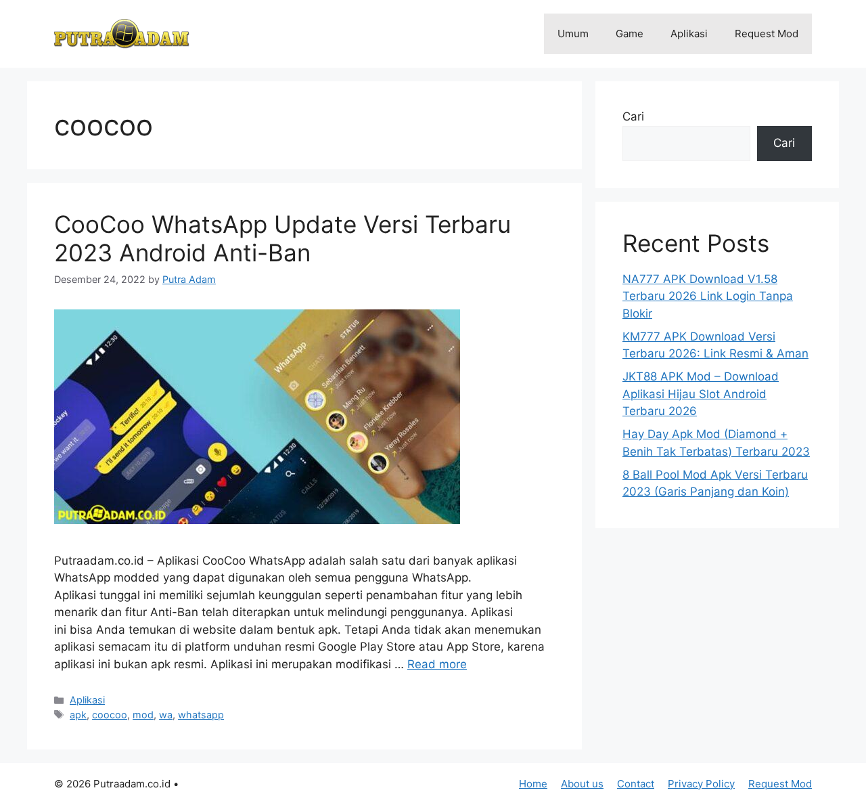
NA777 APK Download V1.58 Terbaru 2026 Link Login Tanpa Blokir (707, 296)
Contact (635, 783)
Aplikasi (689, 33)
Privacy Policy (701, 783)
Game (629, 33)
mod (143, 714)
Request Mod (766, 33)
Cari (633, 116)
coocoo (109, 714)
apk (78, 714)
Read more (437, 664)
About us (582, 783)
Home (533, 783)
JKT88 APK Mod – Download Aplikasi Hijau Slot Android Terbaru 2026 (700, 394)
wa (166, 714)
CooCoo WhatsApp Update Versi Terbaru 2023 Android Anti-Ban (282, 238)
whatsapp (201, 714)
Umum (573, 33)
